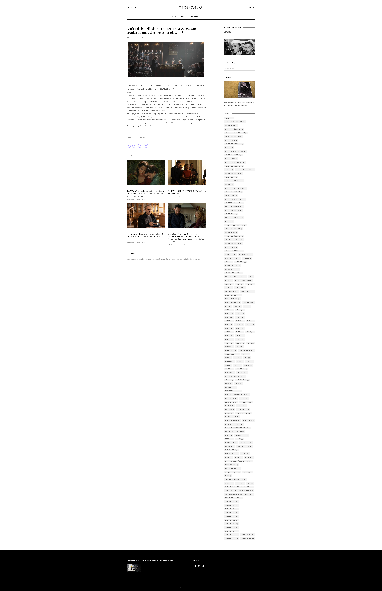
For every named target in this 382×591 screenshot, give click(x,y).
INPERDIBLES (141, 137)
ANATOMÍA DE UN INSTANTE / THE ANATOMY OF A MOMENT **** (187, 192)
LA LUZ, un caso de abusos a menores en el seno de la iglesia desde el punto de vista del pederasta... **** (145, 236)
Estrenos (129, 188)
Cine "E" (130, 137)
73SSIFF (170, 188)
